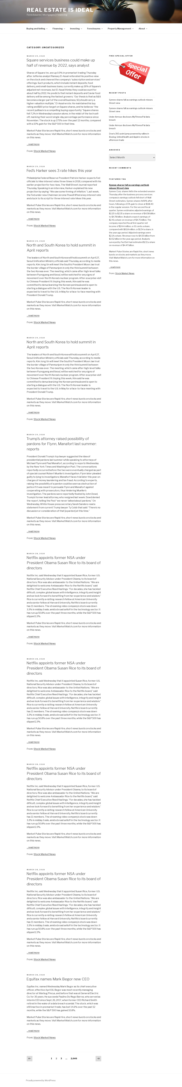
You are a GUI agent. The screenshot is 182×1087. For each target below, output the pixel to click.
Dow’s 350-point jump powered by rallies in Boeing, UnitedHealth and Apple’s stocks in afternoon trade (129, 136)
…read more (33, 144)
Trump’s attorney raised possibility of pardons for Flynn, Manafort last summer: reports (61, 443)
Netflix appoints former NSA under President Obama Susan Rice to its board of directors (63, 562)
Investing (75, 28)
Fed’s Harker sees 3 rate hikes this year (59, 170)
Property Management (119, 28)
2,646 (74, 1058)
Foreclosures (93, 28)
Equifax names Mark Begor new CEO (57, 979)
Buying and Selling (35, 28)
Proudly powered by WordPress (41, 1080)
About (142, 28)
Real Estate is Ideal (60, 10)
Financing (58, 28)
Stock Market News (45, 151)
